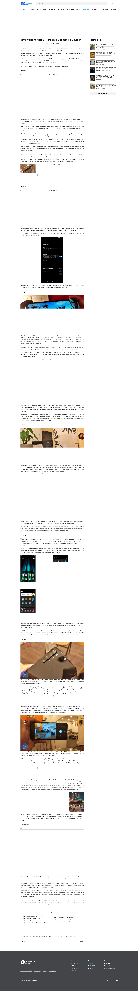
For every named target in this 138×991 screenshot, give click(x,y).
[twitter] (114, 980)
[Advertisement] (69, 22)
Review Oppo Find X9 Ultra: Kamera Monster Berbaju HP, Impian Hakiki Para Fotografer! (106, 85)
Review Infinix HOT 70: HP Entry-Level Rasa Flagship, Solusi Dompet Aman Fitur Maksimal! (105, 46)
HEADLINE (63, 936)
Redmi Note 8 (64, 48)
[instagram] (111, 3)
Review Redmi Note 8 (71, 936)
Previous (24, 941)
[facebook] (111, 980)
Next (81, 941)
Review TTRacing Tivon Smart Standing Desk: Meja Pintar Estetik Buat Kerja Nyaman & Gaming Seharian (106, 69)
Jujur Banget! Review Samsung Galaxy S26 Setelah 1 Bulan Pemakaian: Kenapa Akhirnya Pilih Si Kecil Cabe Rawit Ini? (105, 77)
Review (47, 43)
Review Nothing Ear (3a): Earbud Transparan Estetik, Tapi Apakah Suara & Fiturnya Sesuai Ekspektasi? (105, 54)
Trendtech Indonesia (26, 936)
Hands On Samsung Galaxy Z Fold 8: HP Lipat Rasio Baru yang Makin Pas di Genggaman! (105, 61)
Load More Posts (102, 93)
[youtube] (114, 3)
